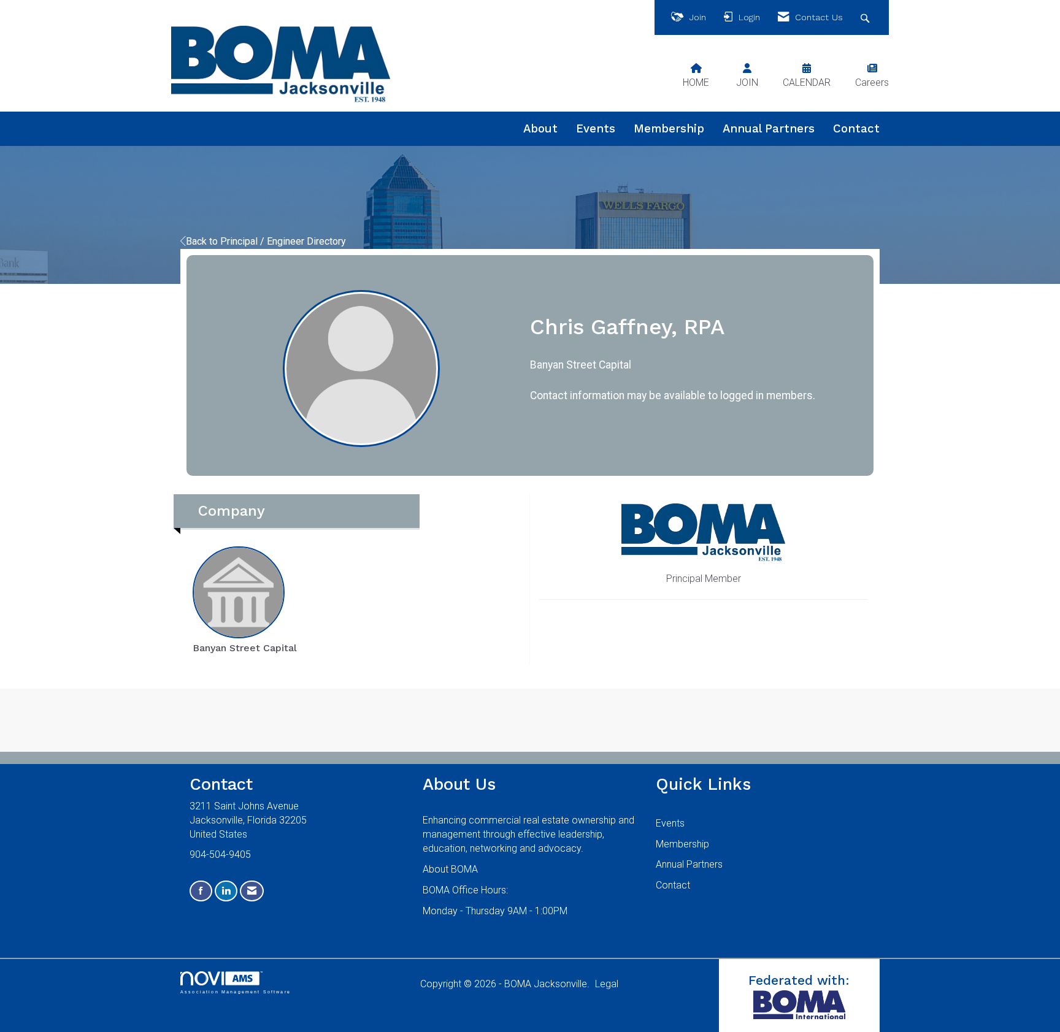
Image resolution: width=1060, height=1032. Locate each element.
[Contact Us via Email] (252, 891)
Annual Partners (769, 129)
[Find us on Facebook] (201, 891)
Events (595, 129)
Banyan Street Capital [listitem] (245, 648)
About (540, 129)
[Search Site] (866, 17)
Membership (669, 129)
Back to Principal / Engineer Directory (266, 241)
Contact (856, 129)
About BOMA (450, 869)
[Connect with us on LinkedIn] (226, 891)
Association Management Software (235, 991)
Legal (606, 984)
